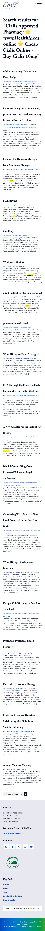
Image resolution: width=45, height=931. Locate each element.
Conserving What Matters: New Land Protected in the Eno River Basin (21, 520)
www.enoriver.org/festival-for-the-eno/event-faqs (20, 81)
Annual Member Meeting (17, 765)
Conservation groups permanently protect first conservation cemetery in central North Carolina (22, 114)
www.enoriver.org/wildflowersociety (15, 266)
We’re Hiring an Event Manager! (21, 354)
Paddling (8, 231)
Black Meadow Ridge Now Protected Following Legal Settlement (17, 472)
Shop (5, 892)
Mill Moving (10, 201)
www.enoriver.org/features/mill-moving (16, 205)
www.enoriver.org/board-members (15, 651)
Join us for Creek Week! (16, 323)
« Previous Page (11, 794)
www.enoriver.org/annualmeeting (14, 769)
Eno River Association (28, 922)
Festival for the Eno (12, 896)
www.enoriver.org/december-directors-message (19, 688)
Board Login (9, 900)
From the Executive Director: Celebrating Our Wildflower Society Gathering (19, 721)
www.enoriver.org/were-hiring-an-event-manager (20, 358)
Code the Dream (19, 927)
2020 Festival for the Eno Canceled (22, 293)
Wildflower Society (13, 262)
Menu (39, 4)
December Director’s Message (19, 684)
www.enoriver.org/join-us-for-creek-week (17, 327)
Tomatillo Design (34, 927)
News (5, 888)
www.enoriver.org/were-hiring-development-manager (21, 572)
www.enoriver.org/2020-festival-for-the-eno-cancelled (21, 297)
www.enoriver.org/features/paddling (15, 235)
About (6, 884)
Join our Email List (12, 833)
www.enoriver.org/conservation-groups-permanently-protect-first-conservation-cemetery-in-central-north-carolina (21, 127)
